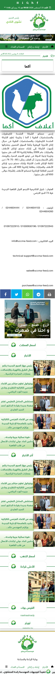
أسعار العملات (27, 344)
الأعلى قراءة (27, 566)
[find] (27, 2)
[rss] (32, 2)
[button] (4, 37)
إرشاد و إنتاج (33, 46)
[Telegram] (38, 293)
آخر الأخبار (27, 454)
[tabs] (17, 2)
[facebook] (37, 2)
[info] (22, 2)
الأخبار (45, 46)
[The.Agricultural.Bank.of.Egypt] (27, 37)
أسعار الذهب (27, 555)
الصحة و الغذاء (17, 46)
